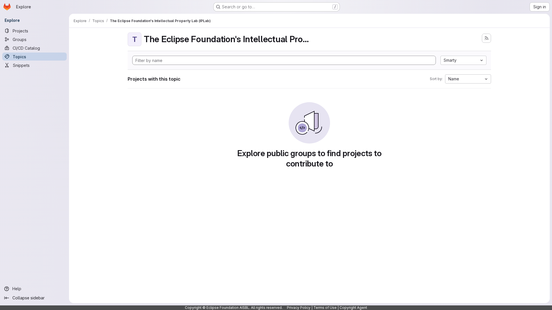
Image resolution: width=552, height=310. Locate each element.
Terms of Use (325, 307)
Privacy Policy (298, 307)
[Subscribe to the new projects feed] (486, 38)
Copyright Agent (353, 307)
